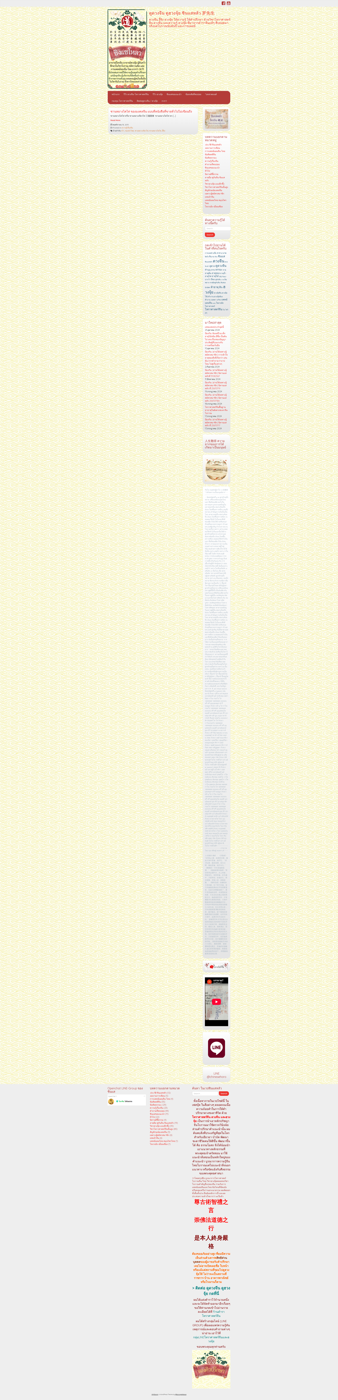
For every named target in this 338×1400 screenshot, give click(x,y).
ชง (213, 257)
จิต (225, 253)
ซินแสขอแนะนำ (174, 94)
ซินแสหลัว (208, 262)
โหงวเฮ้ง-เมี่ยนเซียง (214, 206)
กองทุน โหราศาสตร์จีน (122, 101)
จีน (210, 256)
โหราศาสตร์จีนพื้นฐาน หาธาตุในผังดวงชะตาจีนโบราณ (216, 410)
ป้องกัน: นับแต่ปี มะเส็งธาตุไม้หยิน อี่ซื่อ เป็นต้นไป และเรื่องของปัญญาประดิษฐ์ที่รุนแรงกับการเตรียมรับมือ (216, 339)
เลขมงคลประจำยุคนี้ (214, 327)
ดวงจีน (218, 261)
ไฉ (224, 310)
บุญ (220, 276)
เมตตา (213, 300)
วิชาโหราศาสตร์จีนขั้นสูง (216, 187)
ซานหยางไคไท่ (155, 131)
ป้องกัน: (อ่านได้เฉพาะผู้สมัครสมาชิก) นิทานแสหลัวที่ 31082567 (216, 373)
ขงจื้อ (214, 253)
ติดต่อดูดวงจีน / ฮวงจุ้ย (147, 101)
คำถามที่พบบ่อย (212, 164)
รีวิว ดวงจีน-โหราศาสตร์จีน (136, 94)
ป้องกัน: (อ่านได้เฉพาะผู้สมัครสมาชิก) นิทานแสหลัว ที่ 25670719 (216, 385)
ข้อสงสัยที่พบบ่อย (193, 94)
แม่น (214, 303)
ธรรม (213, 270)
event (164, 101)
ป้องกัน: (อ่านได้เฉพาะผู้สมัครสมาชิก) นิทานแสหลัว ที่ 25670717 (216, 422)
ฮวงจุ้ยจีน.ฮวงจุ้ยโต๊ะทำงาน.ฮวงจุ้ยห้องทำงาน (216, 296)
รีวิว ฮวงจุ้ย (158, 94)
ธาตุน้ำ (223, 273)
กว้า (122, 131)
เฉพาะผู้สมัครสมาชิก (214, 193)
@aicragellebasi (180, 1394)
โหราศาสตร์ (210, 306)
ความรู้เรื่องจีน (127, 128)
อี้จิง (163, 131)
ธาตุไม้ (215, 276)
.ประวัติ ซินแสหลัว (213, 144)
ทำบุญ (207, 269)
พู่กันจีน (218, 279)
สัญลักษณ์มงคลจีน (213, 190)
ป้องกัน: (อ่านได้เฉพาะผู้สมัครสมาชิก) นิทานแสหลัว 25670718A (216, 397)
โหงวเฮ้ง (220, 303)
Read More (115, 120)
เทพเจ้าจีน (209, 197)
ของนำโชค (129, 131)
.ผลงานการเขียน (212, 148)
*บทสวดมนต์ (211, 94)
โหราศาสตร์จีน (213, 309)
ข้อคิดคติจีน (210, 154)
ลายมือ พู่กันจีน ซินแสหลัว (215, 179)
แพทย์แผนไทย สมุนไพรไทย (215, 202)
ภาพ (222, 280)
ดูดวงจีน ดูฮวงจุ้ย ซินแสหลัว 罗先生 (182, 13)
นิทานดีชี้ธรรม (211, 174)
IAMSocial (155, 1394)
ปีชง (213, 279)
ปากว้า (207, 279)
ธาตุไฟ (208, 276)
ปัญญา (224, 276)
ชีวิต (216, 257)
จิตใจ (207, 257)
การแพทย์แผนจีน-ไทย (215, 151)
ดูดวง (212, 266)
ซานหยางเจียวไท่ (141, 131)
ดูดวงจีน (220, 266)
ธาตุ (224, 270)
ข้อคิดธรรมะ (211, 157)
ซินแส (221, 256)
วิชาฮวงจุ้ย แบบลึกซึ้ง (214, 183)
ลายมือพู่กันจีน (215, 282)
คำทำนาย (220, 253)
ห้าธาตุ (215, 287)
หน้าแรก (116, 94)
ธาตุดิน (208, 273)
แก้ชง (219, 300)
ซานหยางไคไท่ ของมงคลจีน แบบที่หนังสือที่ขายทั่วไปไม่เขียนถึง (151, 111)
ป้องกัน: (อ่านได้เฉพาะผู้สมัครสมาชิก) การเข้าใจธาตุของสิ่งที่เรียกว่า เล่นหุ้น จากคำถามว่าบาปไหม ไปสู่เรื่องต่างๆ (216, 357)
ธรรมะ (218, 269)
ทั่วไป (207, 170)
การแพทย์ (208, 253)
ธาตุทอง (216, 273)
